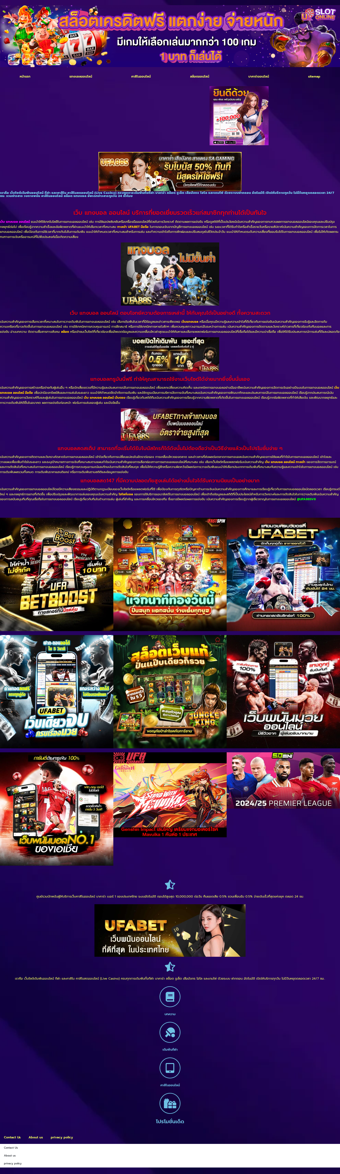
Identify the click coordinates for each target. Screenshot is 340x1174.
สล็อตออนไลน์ (199, 76)
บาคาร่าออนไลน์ (258, 76)
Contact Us (12, 1137)
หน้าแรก (25, 76)
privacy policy (62, 1137)
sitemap (314, 76)
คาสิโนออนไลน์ (141, 76)
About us (36, 1137)
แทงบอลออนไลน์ (80, 76)
